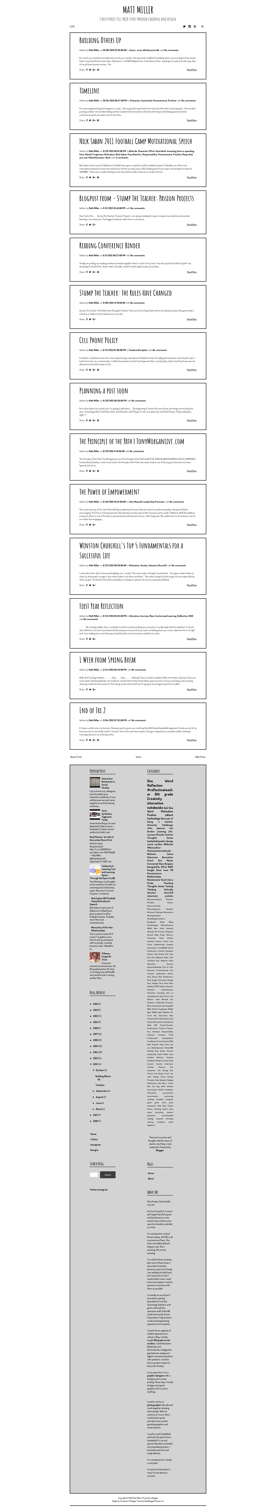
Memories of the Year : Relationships (102, 929)
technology (153, 818)
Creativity (154, 798)
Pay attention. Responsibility (142, 154)
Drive (171, 960)
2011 (95, 1115)
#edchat (169, 909)
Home (72, 26)
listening (157, 1109)
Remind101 (169, 1048)
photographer (154, 1405)
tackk (170, 1122)
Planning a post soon (103, 390)
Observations (158, 1022)
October (100, 1070)
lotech (164, 1109)
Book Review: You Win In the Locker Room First (102, 838)
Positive (172, 100)
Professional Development (160, 1038)
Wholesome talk (151, 50)
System (150, 1064)
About (151, 1178)
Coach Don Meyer (160, 860)
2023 (96, 1010)
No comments (171, 50)
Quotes (144, 565)
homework (151, 1106)
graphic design (165, 841)
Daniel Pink (164, 954)
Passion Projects (166, 1028)
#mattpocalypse (154, 915)
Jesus (161, 996)
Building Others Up (100, 40)
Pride (171, 1035)
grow (171, 1102)
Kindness (150, 1002)
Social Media (162, 1054)
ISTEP (156, 986)
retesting (169, 1118)
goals (149, 1102)
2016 (95, 1040)
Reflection (182, 616)
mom (171, 1109)
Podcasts (151, 1035)
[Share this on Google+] (94, 69)
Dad (156, 954)
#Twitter (169, 899)
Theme (150, 1073)
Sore (171, 1054)
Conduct (169, 944)
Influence (151, 990)
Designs (94, 1150)
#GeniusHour (154, 847)
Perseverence (160, 100)
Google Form (157, 983)
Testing (169, 886)
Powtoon (161, 1035)
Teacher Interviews (164, 1064)
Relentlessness (96, 157)
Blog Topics (160, 935)
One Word (160, 780)
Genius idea (157, 977)
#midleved (151, 922)
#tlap (162, 922)
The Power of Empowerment (109, 491)
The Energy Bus (165, 1070)
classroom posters (160, 895)
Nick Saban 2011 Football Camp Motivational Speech (135, 141)
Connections (152, 948)
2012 (95, 1064)
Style (171, 1060)
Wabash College (166, 1080)
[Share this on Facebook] (87, 69)
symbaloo (161, 1122)
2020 (96, 1028)
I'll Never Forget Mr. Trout (107, 956)
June (98, 1103)
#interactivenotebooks (159, 850)
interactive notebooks (155, 805)
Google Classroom (159, 980)
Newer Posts (76, 756)
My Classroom (160, 1015)
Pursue (160, 1041)
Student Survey (161, 1060)
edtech (169, 815)
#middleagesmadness (156, 918)
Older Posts (200, 756)
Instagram (95, 1144)
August (99, 1097)
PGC (155, 1025)
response (159, 1118)
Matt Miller (138, 10)
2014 (95, 1052)
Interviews (151, 993)
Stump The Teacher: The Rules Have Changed (125, 292)
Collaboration (159, 944)
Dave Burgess (166, 863)
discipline (160, 1099)
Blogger (160, 1150)
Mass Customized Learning (163, 616)
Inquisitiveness (167, 990)
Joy (171, 999)
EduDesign (167, 825)
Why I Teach (167, 1083)
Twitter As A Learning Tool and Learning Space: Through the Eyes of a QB (102, 872)
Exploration (160, 973)
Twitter (94, 1139)
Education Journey (139, 616)
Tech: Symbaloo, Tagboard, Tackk (107, 815)
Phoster (160, 834)
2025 (96, 1003)
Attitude (133, 151)
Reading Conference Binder (109, 245)
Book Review (166, 938)
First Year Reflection (101, 606)
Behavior (151, 854)
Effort (152, 151)
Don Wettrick (161, 960)
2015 (95, 1046)
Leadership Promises (154, 501)
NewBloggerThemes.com (154, 1501)
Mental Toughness (94, 154)
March (99, 1109)
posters (170, 1112)
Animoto (169, 928)
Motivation (109, 154)
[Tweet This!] (90, 69)
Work (107, 157)
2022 (96, 1016)
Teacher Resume (156, 1067)
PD (171, 870)
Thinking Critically (160, 889)
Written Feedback (165, 1089)
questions (151, 1115)
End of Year (168, 967)
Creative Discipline (138, 350)
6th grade (164, 794)
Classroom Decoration (160, 857)
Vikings (156, 1077)
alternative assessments (160, 1093)
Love (139, 50)
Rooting (150, 1051)
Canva (170, 854)
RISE (191, 616)
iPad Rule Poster (165, 1106)
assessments (152, 1096)
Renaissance (153, 879)
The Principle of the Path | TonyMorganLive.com (131, 441)
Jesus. (132, 50)
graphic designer (155, 1375)
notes (149, 1112)
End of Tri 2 (92, 710)
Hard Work (161, 151)
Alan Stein (159, 928)
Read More (192, 69)
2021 (95, 1022)
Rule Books (160, 1051)
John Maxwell (135, 501)
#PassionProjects (154, 899)
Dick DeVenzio (157, 957)
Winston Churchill (158, 565)
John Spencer (156, 828)
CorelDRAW (162, 948)
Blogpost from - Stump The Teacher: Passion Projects (136, 198)
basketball (152, 841)
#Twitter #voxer (160, 902)
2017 (95, 1034)
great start (160, 1102)
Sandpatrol (124, 1501)
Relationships (154, 876)
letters (150, 1109)
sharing (150, 1122)
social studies (154, 844)
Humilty (150, 986)
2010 (95, 1121)
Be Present (159, 931)
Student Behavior (155, 1057)
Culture (150, 954)
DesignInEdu (153, 866)
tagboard (151, 1125)
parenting (159, 1112)
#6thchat (168, 844)
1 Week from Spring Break (107, 659)
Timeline (89, 90)
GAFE (170, 866)
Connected (146, 100)
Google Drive (154, 870)
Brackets (151, 941)
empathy (169, 1099)
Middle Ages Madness (161, 1012)
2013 (95, 1058)
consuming (168, 1096)
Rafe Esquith (152, 1044)
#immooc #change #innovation (160, 912)
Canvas (159, 941)
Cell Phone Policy (98, 340)
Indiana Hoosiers (166, 986)
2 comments (122, 157)
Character (135, 100)
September (102, 1090)
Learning (161, 831)
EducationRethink (154, 967)
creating (150, 1099)
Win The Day (153, 1086)
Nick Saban (121, 154)
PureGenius (152, 1041)
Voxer (157, 1080)
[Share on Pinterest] (98, 69)
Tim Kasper (159, 1073)
